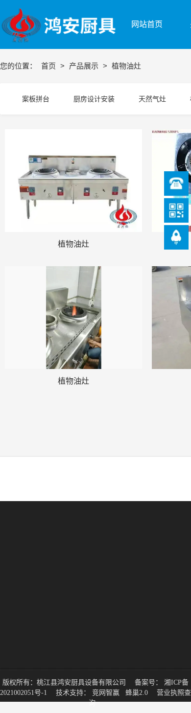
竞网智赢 (105, 692)
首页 (49, 66)
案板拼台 (35, 99)
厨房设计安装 (94, 99)
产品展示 (84, 66)
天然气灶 (152, 99)
